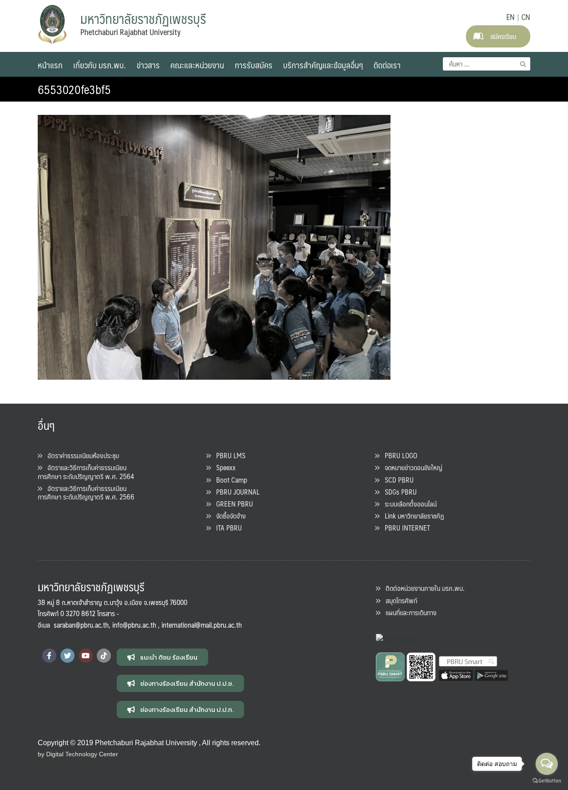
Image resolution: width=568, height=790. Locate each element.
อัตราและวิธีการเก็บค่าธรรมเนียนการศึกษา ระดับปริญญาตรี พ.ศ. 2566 (86, 492)
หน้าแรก (50, 65)
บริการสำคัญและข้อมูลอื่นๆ (323, 65)
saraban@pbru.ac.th (81, 625)
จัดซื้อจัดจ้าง (228, 516)
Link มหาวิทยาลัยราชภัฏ (411, 516)
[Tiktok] (104, 656)
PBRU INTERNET (404, 528)
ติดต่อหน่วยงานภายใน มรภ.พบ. (422, 588)
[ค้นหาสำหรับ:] (486, 64)
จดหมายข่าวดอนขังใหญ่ (410, 467)
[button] (162, 657)
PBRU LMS (228, 455)
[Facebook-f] (49, 656)
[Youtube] (86, 656)
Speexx (223, 467)
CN (525, 17)
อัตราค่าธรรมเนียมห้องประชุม (80, 455)
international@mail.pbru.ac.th (202, 625)
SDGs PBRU (398, 492)
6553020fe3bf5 (74, 89)
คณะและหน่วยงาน (197, 65)
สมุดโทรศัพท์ (398, 600)
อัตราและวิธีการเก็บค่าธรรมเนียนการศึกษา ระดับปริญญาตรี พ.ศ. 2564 (86, 471)
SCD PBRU (396, 480)
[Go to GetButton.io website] (546, 781)
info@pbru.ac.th (134, 625)
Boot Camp (229, 480)
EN (510, 17)
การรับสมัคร (253, 65)
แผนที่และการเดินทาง (408, 612)
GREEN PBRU (232, 504)
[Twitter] (67, 656)
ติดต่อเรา (387, 65)
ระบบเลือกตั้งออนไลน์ (408, 504)
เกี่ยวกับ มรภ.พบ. (99, 65)
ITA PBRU (226, 528)
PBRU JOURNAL (235, 492)
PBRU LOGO (398, 455)
